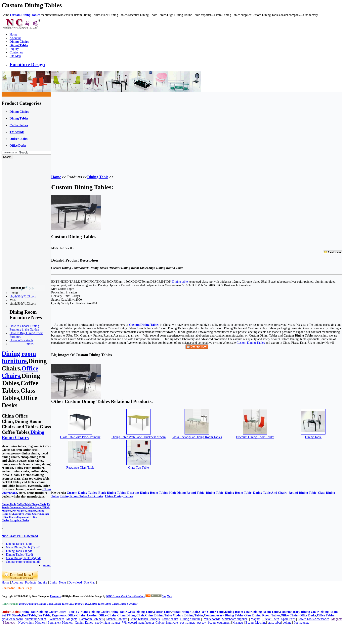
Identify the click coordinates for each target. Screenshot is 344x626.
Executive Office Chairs (26, 513)
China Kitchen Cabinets (145, 619)
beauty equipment (219, 622)
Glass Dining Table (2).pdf (23, 547)
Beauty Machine (255, 622)
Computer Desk (18, 507)
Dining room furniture (19, 357)
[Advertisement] (17, 222)
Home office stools (21, 340)
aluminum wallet (35, 619)
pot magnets (187, 622)
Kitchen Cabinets (116, 619)
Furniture (55, 596)
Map (169, 596)
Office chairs (170, 619)
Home (13, 34)
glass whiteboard (12, 619)
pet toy (201, 622)
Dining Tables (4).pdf (19, 554)
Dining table (180, 281)
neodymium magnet (107, 622)
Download (75, 582)
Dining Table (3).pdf (19, 551)
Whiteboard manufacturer (138, 622)
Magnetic (9, 622)
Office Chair (34, 507)
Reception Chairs (19, 520)
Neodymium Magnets (32, 622)
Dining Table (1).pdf (19, 543)
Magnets (71, 619)
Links (53, 582)
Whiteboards (212, 619)
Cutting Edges (84, 622)
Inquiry (14, 48)
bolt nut (287, 622)
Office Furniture (129, 603)
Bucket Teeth (270, 619)
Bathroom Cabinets (91, 619)
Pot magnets (301, 622)
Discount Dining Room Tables (255, 437)
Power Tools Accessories (313, 619)
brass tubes (274, 622)
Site (164, 596)
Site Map (15, 56)
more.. (30, 344)
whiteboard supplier (234, 619)
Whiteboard (56, 619)
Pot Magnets (19, 510)
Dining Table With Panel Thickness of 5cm (138, 437)
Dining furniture (190, 619)
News (62, 582)
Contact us (16, 52)
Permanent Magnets (60, 622)
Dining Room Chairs (23, 435)
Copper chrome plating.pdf (23, 561)
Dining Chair (38, 504)
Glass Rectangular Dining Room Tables (197, 437)
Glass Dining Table (78, 603)
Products (30, 582)
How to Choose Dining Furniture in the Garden (24, 327)
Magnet (31, 510)
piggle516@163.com (23, 296)
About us (15, 38)
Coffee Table (24, 504)
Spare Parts (288, 619)
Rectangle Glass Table (80, 467)
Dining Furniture (28, 603)
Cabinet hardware (166, 622)
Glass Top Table (138, 467)
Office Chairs (112, 603)
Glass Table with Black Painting (80, 437)
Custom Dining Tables (250, 342)
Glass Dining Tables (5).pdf (23, 558)
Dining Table (9, 504)
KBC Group (113, 596)
